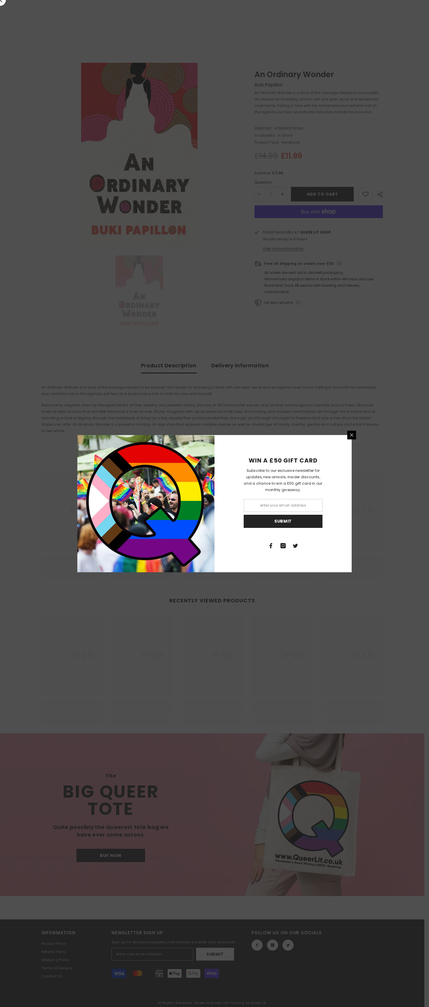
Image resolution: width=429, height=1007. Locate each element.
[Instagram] (283, 546)
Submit (283, 521)
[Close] (351, 435)
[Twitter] (295, 546)
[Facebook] (271, 546)
